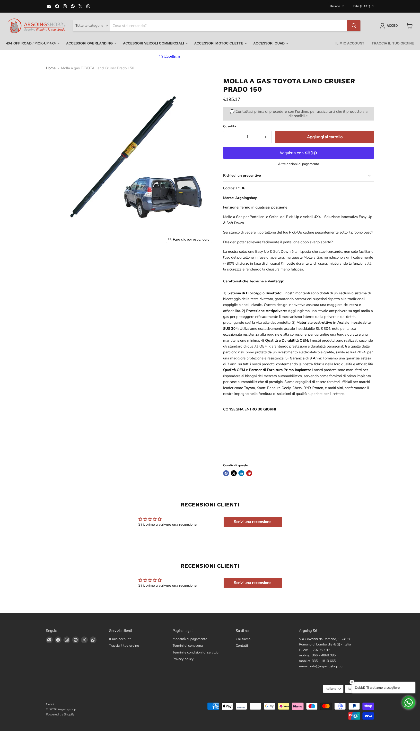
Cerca (50, 704)
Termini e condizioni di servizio (196, 652)
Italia (361, 6)
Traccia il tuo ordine (393, 43)
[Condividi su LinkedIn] (241, 473)
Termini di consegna (188, 645)
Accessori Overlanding (90, 43)
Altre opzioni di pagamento (298, 164)
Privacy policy (183, 659)
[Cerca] (353, 25)
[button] (390, 26)
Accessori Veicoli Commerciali (154, 43)
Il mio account (349, 43)
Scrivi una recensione (252, 521)
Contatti (242, 645)
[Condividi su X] (234, 473)
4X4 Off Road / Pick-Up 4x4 (31, 43)
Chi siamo (243, 639)
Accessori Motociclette (219, 43)
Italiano (335, 6)
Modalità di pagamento (190, 639)
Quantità (229, 126)
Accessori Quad (269, 43)
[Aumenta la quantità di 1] (266, 137)
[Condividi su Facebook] (226, 473)
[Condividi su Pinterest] (249, 473)
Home (51, 68)
